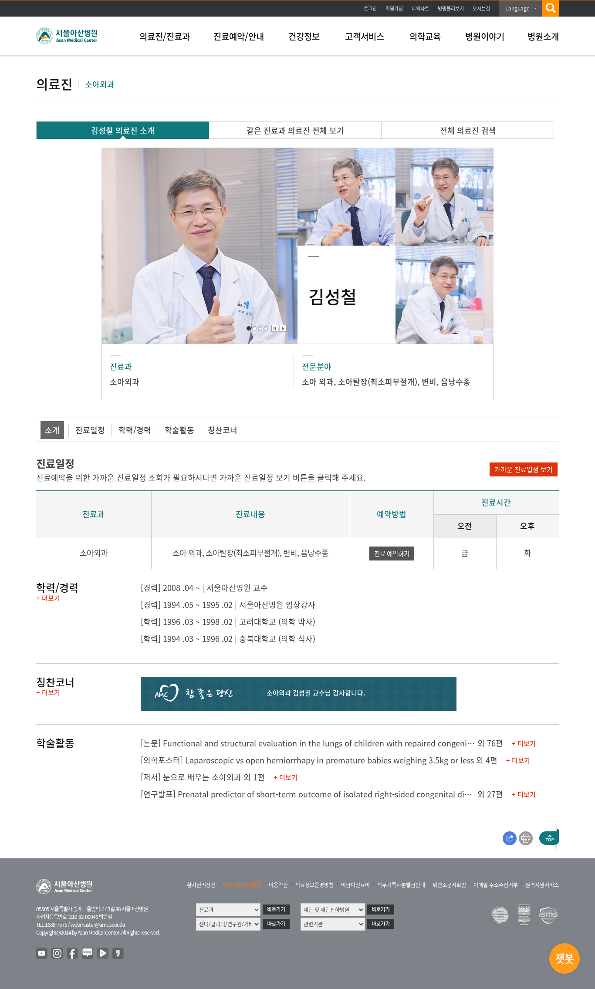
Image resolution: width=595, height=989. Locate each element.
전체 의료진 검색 (468, 130)
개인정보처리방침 (242, 885)
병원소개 (543, 36)
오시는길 (481, 8)
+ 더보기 (48, 598)
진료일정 (90, 430)
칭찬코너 (222, 430)
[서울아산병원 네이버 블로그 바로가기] (88, 954)
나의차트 (420, 8)
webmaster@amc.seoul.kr (98, 924)
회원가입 (394, 8)
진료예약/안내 (238, 36)
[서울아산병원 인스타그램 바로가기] (57, 954)
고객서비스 (364, 36)
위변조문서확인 (449, 885)
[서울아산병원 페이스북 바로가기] (73, 954)
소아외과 (124, 382)
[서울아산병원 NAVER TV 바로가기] (103, 954)
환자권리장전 (201, 885)
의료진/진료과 (164, 36)
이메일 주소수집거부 (495, 885)
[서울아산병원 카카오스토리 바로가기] (118, 954)
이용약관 (278, 885)
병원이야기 (484, 36)
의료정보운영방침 (314, 885)
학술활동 (179, 430)
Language (517, 8)
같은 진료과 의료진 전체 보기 (295, 130)
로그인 (370, 8)
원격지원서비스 (542, 885)
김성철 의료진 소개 (123, 130)
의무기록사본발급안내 (401, 885)
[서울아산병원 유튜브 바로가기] (42, 954)
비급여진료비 (355, 885)
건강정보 (304, 36)
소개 (52, 430)
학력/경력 (134, 430)
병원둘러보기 (451, 8)
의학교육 (425, 36)
